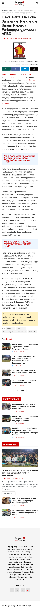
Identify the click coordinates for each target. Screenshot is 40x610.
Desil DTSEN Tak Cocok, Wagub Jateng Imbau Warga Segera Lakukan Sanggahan (24, 500)
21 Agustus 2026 (18, 385)
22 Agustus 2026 (18, 352)
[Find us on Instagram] (17, 590)
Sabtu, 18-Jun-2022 (24, 38)
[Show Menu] (3, 3)
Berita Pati (10, 328)
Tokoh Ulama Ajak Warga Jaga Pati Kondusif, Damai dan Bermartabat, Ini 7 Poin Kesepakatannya (23, 359)
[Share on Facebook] (15, 69)
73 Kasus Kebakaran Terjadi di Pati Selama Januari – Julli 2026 (24, 371)
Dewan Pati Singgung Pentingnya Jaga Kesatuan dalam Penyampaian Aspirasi (25, 346)
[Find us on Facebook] (12, 590)
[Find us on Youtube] (23, 590)
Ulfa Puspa (7, 478)
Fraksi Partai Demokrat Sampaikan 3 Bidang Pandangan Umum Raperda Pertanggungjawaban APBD (19, 158)
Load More (20, 391)
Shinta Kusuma (9, 38)
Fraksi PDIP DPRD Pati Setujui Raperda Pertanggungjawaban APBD (17, 243)
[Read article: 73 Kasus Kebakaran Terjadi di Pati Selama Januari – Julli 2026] (6, 373)
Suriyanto (5, 103)
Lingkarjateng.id (11, 606)
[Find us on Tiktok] (28, 590)
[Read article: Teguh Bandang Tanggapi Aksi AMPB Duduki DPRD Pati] (6, 382)
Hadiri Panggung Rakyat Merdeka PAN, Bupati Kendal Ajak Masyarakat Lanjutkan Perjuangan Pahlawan (25, 431)
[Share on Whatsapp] (6, 69)
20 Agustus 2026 (18, 517)
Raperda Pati (21, 332)
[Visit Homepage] (19, 3)
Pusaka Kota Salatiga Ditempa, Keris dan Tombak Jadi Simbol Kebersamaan (23, 406)
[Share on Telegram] (25, 69)
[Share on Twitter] (34, 69)
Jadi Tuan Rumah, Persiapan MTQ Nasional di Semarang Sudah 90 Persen (25, 512)
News (10, 10)
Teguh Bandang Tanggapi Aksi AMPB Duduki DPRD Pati (24, 381)
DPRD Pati (26, 74)
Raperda (32, 80)
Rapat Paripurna (8, 332)
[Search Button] (37, 3)
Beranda (4, 10)
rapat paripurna (17, 77)
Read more (8, 493)
